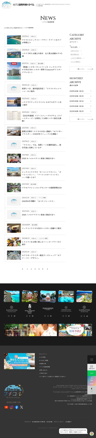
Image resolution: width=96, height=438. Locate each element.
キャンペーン (43, 354)
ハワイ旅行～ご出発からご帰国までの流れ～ (52, 376)
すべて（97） (74, 47)
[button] (48, 12)
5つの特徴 (42, 357)
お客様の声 (42, 363)
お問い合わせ (43, 370)
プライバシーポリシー (59, 421)
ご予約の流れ (43, 373)
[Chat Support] (92, 434)
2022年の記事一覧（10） (77, 111)
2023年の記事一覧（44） (77, 106)
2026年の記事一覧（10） (77, 91)
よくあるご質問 (43, 360)
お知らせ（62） (75, 51)
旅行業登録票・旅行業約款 (38, 421)
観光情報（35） (75, 54)
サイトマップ (28, 421)
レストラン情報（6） (76, 58)
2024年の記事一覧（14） (77, 101)
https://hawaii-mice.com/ (83, 397)
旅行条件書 (49, 421)
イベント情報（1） (76, 62)
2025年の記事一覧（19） (77, 96)
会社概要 (68, 421)
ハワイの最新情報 (44, 367)
